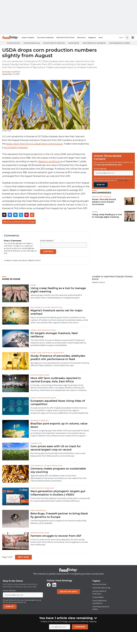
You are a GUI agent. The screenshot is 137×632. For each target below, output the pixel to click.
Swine (95, 212)
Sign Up (101, 185)
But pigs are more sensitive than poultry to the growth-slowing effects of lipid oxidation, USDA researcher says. (60, 364)
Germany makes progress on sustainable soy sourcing (58, 470)
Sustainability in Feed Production (46, 307)
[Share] (10, 215)
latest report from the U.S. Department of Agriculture (34, 143)
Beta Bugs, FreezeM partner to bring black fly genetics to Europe (59, 515)
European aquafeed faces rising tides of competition (58, 402)
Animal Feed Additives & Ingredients (47, 353)
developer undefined (11, 72)
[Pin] (26, 215)
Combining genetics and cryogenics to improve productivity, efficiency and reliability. (59, 522)
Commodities (36, 443)
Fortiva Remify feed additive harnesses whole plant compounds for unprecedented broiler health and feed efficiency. (60, 499)
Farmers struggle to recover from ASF (56, 535)
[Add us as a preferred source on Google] (32, 215)
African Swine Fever (40, 375)
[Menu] (133, 37)
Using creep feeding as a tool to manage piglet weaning (107, 215)
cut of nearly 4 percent (16, 147)
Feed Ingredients (38, 510)
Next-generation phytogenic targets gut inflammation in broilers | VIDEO (58, 493)
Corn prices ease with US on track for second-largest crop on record (56, 448)
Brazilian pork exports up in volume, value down (59, 425)
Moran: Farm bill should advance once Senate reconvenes (104, 201)
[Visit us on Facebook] (49, 585)
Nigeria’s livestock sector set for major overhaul (57, 312)
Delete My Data (68, 592)
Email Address (47, 241)
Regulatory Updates (101, 196)
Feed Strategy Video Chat (42, 488)
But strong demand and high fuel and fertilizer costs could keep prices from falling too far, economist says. (58, 454)
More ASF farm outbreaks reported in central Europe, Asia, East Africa (56, 380)
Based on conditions (49, 161)
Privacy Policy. (123, 180)
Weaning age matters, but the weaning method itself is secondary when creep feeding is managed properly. (56, 296)
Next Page (23, 557)
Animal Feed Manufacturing (43, 330)
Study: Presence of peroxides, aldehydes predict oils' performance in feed (58, 357)
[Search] (127, 37)
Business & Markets (39, 420)
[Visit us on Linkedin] (54, 585)
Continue (80, 627)
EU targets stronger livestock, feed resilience (54, 335)
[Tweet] (21, 215)
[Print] (4, 215)
